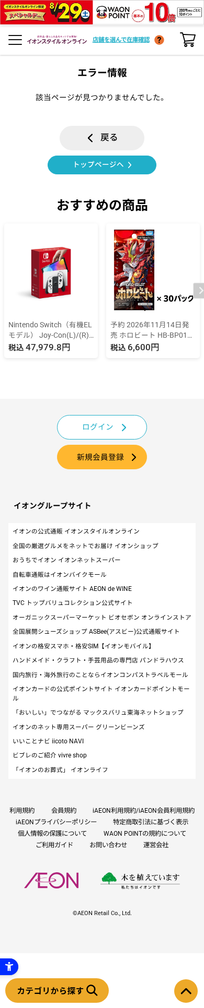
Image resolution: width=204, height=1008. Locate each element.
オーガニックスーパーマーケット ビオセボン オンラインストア (102, 617)
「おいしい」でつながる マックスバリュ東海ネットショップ (98, 712)
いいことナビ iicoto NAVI (48, 741)
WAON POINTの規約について (145, 833)
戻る (109, 138)
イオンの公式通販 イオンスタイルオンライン (76, 531)
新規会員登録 (100, 457)
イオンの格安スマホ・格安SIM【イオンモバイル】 (84, 646)
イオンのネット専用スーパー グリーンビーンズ (79, 727)
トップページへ (98, 164)
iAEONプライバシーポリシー (56, 822)
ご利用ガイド (54, 845)
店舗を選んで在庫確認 (121, 39)
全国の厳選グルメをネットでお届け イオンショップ (85, 546)
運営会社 (155, 845)
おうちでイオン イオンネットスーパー (67, 560)
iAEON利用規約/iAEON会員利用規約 (144, 810)
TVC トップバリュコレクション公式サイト (73, 603)
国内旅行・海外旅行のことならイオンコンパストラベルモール (100, 675)
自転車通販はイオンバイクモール (60, 574)
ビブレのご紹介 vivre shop (50, 755)
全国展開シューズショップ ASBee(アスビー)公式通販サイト (96, 631)
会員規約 (63, 810)
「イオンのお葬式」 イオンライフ (60, 770)
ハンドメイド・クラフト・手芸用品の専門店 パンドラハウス (98, 660)
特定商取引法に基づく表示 (150, 822)
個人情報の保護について (52, 833)
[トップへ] (186, 991)
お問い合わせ (108, 845)
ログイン (98, 427)
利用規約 (22, 810)
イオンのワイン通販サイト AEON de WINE (72, 588)
